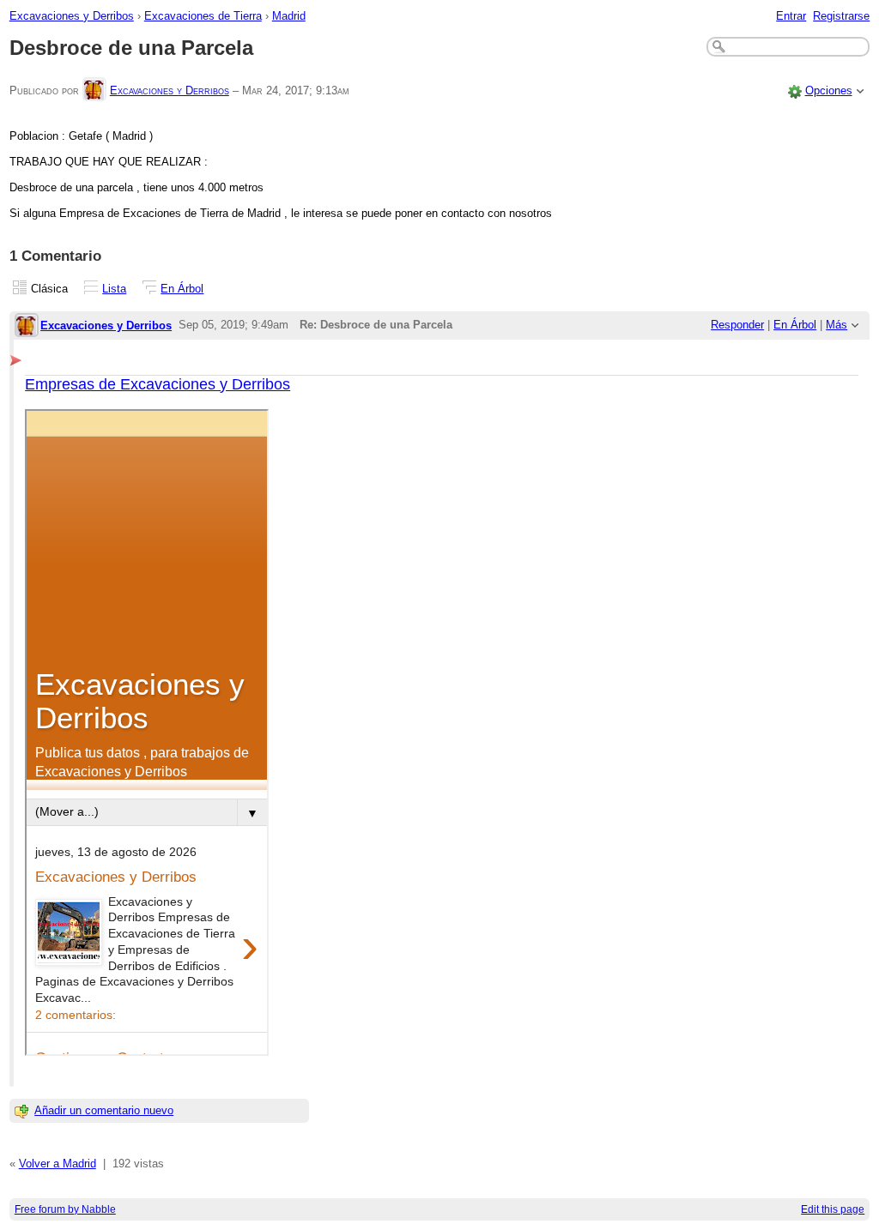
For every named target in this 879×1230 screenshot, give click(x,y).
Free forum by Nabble (65, 1209)
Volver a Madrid (57, 1163)
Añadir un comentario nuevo (103, 1110)
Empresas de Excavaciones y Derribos (157, 384)
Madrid (289, 15)
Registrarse (841, 15)
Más (836, 324)
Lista (114, 288)
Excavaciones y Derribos (71, 15)
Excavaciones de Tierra (203, 15)
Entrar (791, 15)
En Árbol (182, 288)
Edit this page (832, 1209)
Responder (737, 324)
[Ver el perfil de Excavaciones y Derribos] (94, 90)
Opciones (828, 90)
